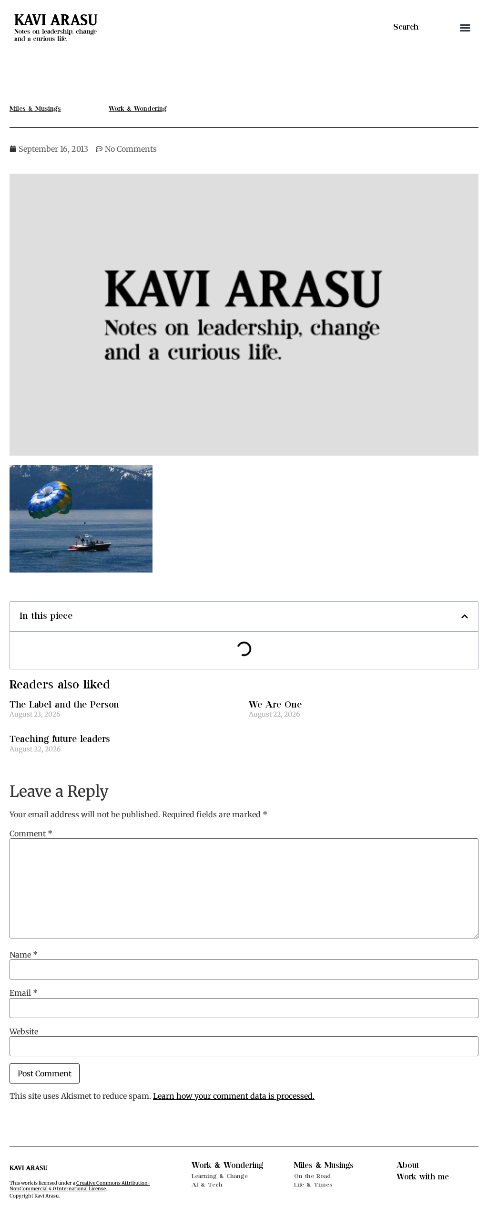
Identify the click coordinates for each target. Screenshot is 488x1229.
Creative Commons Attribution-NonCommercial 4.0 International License (80, 1186)
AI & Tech (207, 1184)
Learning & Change (220, 1176)
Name (24, 954)
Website (24, 1031)
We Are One (275, 705)
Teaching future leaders (60, 739)
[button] (465, 27)
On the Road (312, 1176)
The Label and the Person (64, 705)
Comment (31, 833)
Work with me (422, 1177)
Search (405, 27)
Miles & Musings (324, 1165)
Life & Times (313, 1184)
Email (24, 993)
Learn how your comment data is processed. (234, 1096)
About (407, 1165)
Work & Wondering (227, 1165)
